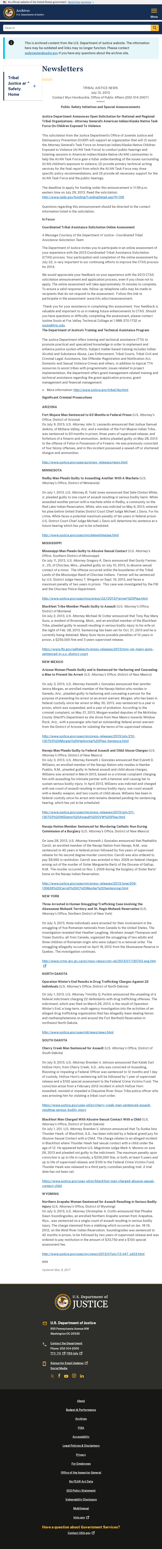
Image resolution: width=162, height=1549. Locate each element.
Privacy (81, 1454)
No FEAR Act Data (81, 1481)
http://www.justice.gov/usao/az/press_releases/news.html (85, 462)
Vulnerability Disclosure (81, 1499)
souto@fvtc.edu (53, 325)
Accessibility (81, 1436)
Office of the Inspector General (81, 1472)
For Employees (81, 1463)
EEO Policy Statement (81, 1490)
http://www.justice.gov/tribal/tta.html (100, 390)
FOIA (81, 1427)
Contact (79, 1533)
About (81, 1401)
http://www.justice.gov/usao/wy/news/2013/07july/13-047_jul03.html (93, 1254)
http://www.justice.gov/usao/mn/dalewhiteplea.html (80, 535)
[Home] (23, 17)
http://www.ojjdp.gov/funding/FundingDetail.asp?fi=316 (83, 197)
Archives (81, 1418)
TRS (72, 1353)
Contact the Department (66, 1343)
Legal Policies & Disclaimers (81, 1445)
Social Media (58, 1368)
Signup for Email (67, 1363)
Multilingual (81, 1508)
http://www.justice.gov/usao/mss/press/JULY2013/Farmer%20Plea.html (95, 598)
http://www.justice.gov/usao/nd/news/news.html (78, 1032)
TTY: (55, 1353)
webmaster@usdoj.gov (41, 53)
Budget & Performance (81, 1409)
